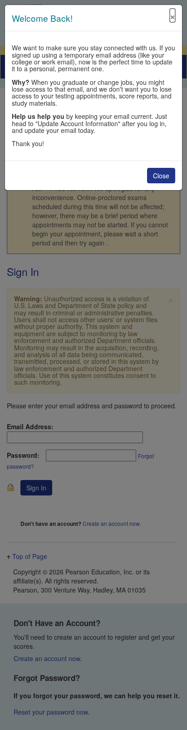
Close (161, 175)
